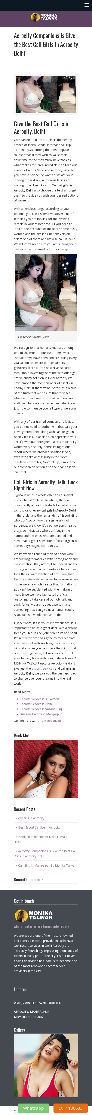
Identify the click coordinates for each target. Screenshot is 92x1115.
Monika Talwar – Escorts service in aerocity (46, 17)
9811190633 (70, 1108)
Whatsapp (33, 1108)
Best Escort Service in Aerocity (39, 827)
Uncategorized (51, 721)
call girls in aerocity (31, 818)
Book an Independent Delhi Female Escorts (41, 839)
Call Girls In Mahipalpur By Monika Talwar (47, 865)
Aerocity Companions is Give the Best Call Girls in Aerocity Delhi (45, 853)
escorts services (43, 668)
